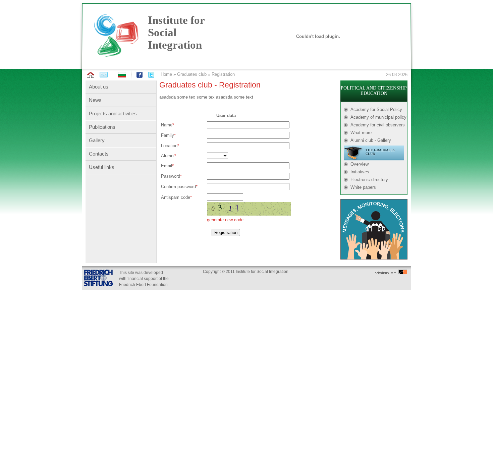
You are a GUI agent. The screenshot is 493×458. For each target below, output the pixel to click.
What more (361, 132)
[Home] (90, 75)
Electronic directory (369, 179)
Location (169, 145)
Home (166, 74)
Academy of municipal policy (378, 117)
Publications (102, 127)
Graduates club (192, 74)
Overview (359, 164)
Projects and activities (113, 113)
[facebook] (139, 75)
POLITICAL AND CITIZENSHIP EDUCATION (374, 90)
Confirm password (178, 186)
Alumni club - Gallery (370, 140)
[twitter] (151, 75)
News (95, 100)
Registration (223, 74)
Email (166, 165)
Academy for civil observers (377, 124)
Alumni (167, 155)
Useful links (101, 167)
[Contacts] (104, 74)
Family (167, 135)
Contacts (99, 154)
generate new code (225, 219)
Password (170, 176)
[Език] (122, 75)
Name (166, 124)
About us (98, 87)
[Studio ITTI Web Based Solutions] (391, 273)
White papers (363, 187)
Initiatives (359, 171)
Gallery (97, 140)
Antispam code (175, 197)
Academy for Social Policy (376, 109)
